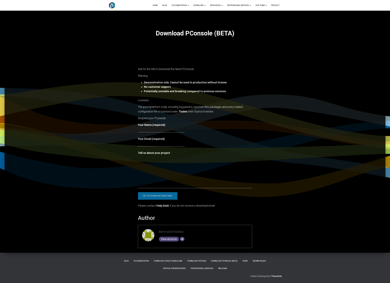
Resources (215, 5)
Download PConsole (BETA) (224, 261)
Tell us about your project (154, 152)
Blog (164, 5)
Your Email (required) (151, 138)
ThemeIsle (276, 276)
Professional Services (238, 5)
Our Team (260, 5)
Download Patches (196, 261)
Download (198, 5)
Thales (183, 111)
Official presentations (174, 268)
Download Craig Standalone (168, 261)
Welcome (222, 268)
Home (155, 5)
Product (275, 5)
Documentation (179, 5)
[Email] (182, 239)
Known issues (259, 261)
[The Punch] (112, 5)
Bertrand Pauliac (171, 232)
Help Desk (162, 205)
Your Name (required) (151, 124)
